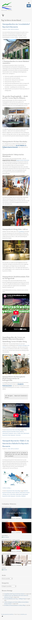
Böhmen (22, 431)
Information (12, 494)
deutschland (5, 433)
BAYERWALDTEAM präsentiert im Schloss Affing (14, 605)
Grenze (15, 433)
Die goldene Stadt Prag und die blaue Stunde (14, 593)
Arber (25, 429)
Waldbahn (23, 496)
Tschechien (18, 435)
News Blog (17, 429)
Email (2, 617)
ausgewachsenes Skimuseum (22, 160)
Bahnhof (4, 431)
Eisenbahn (10, 433)
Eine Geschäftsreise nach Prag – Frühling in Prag (14, 598)
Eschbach (16, 29)
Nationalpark (19, 494)
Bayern (17, 431)
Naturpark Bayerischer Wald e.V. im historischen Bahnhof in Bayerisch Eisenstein (15, 443)
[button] (3, 15)
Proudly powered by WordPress (7, 614)
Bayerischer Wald (11, 429)
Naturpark (13, 435)
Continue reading (6, 488)
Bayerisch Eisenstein (11, 431)
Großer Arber (20, 433)
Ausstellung (21, 231)
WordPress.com (24, 614)
